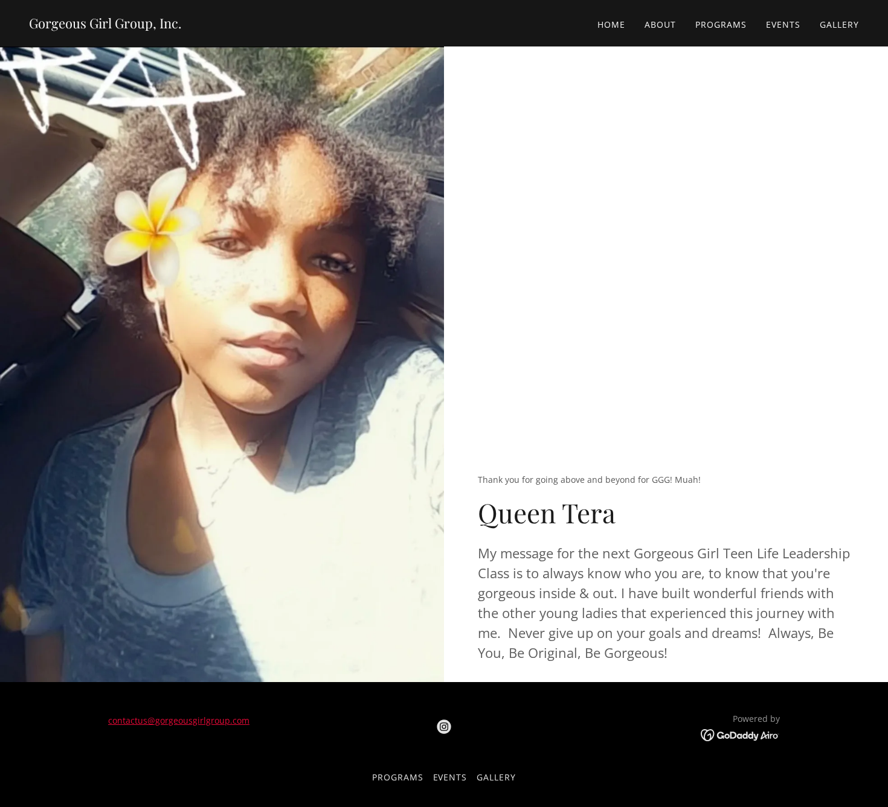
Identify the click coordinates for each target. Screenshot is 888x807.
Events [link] (783, 24)
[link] (105, 24)
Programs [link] (721, 24)
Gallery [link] (839, 24)
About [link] (660, 24)
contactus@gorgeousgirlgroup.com (178, 720)
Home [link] (611, 24)
